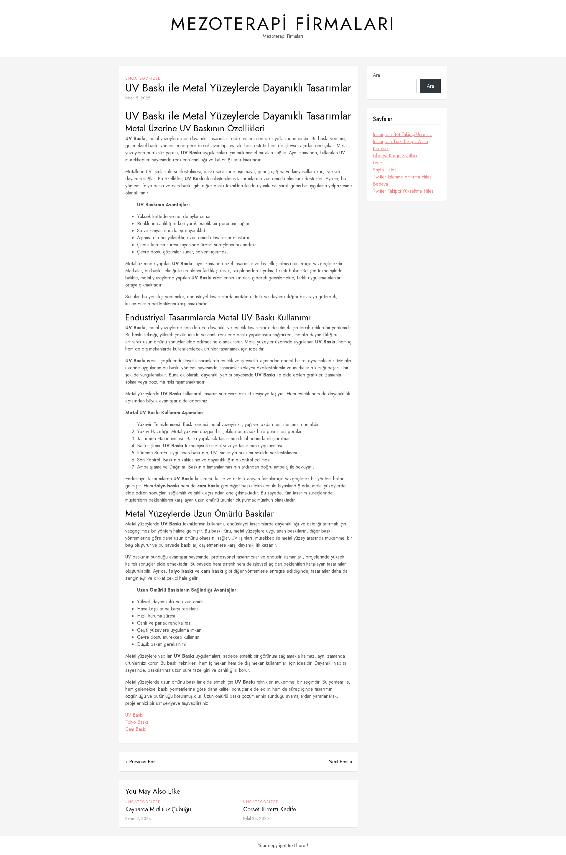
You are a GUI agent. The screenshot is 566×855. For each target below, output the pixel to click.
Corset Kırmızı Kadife (269, 809)
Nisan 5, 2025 (137, 98)
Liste (377, 162)
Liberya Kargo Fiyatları (395, 155)
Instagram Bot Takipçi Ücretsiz (402, 134)
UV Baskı (134, 715)
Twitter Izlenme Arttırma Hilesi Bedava (402, 180)
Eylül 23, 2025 (256, 818)
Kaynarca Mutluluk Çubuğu (158, 809)
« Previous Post (141, 761)
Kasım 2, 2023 (138, 818)
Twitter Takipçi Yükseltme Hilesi (404, 191)
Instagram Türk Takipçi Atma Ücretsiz (400, 145)
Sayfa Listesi (385, 169)
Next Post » (340, 761)
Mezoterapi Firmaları (283, 24)
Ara (376, 75)
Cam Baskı (136, 729)
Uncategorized (143, 78)
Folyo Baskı (136, 722)
